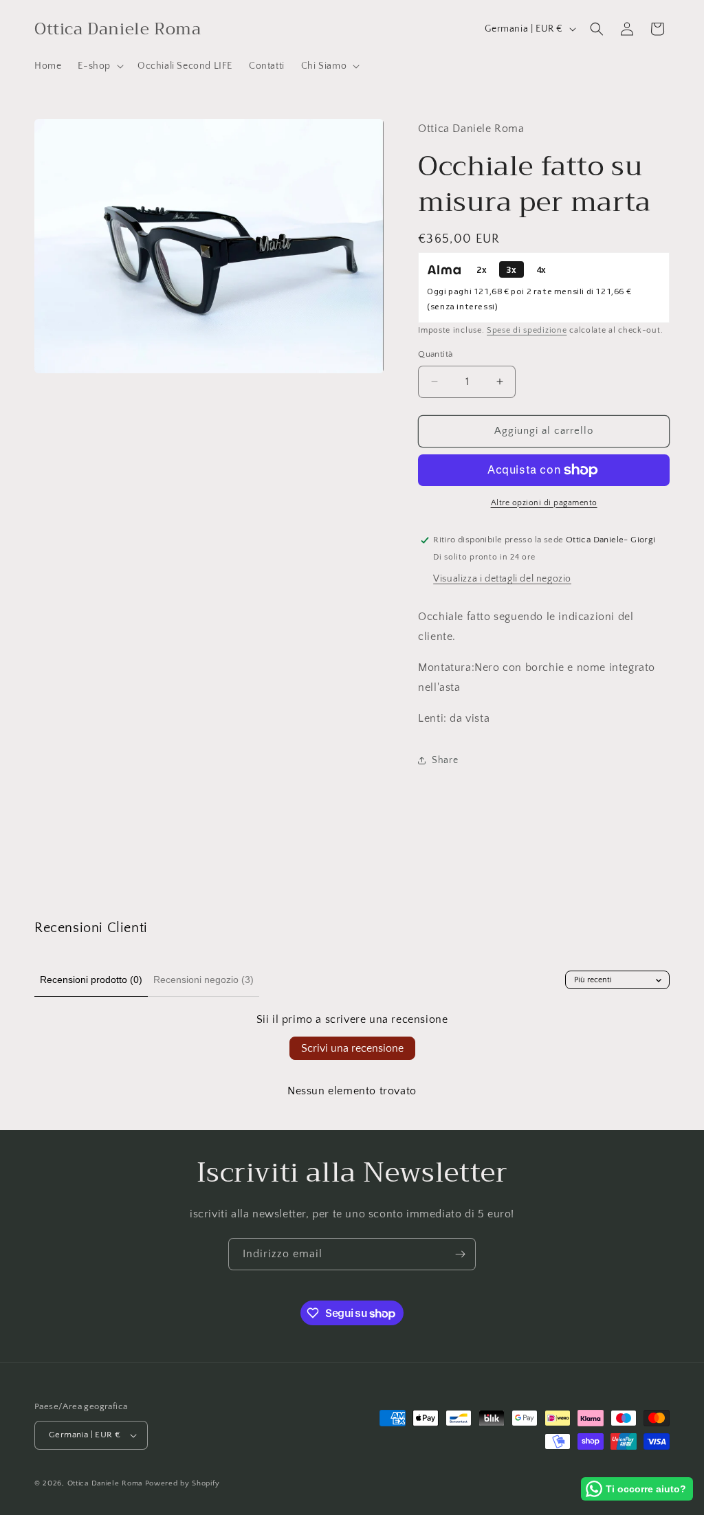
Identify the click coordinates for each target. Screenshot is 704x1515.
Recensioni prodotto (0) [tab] (91, 979)
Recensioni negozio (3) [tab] (203, 979)
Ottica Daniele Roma (104, 1483)
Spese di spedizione (526, 330)
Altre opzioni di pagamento (544, 502)
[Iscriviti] (460, 1254)
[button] (99, 66)
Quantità (435, 354)
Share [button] (445, 760)
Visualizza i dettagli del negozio (502, 578)
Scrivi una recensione (352, 1048)
